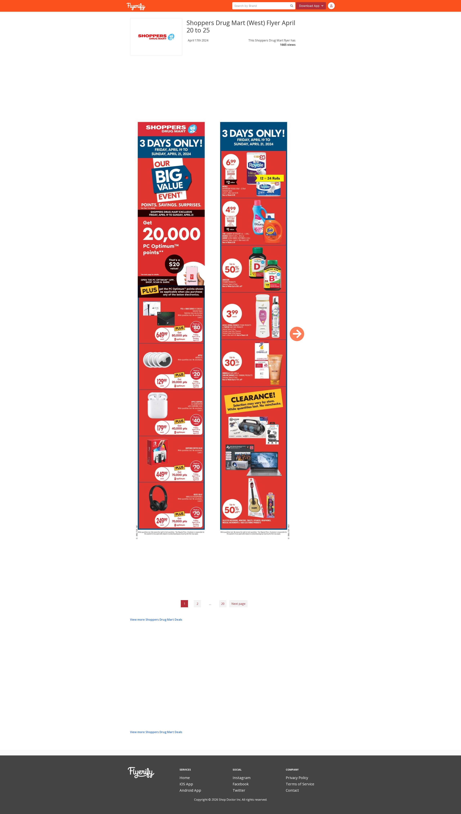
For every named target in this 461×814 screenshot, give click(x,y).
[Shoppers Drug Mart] (156, 37)
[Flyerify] (127, 5)
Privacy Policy (297, 777)
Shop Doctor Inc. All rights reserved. (243, 800)
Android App (190, 790)
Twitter (239, 790)
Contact (292, 790)
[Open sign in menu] (331, 5)
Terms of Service (300, 784)
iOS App (186, 784)
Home (185, 777)
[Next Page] (297, 334)
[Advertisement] (213, 89)
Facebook (241, 784)
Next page (238, 604)
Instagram (241, 777)
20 (222, 604)
